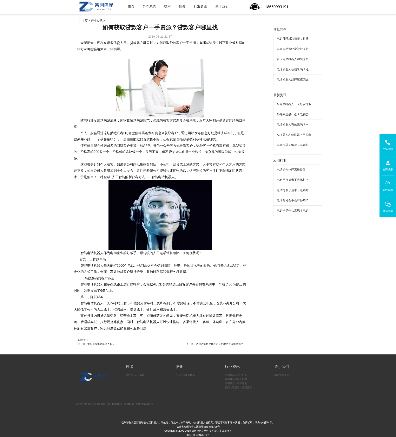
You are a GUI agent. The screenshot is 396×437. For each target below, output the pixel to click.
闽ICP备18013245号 (198, 434)
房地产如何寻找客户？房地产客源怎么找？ (219, 343)
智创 (96, 6)
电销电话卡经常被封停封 (293, 49)
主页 (85, 20)
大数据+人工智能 (135, 375)
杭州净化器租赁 (144, 404)
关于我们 (222, 6)
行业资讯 (200, 6)
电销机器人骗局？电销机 (293, 145)
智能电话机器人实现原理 (238, 387)
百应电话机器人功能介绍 (293, 59)
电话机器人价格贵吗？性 (293, 69)
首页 (131, 6)
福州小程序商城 (96, 404)
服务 (182, 6)
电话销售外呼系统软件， (293, 169)
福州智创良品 (281, 375)
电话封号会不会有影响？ (293, 200)
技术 (167, 6)
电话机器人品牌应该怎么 (293, 79)
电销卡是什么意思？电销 (293, 210)
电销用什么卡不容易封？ (293, 179)
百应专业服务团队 (185, 375)
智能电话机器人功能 (236, 379)
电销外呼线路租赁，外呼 (293, 38)
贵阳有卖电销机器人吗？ (101, 343)
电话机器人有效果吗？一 (293, 124)
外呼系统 (149, 6)
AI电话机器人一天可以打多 (294, 104)
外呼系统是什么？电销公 (293, 114)
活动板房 (129, 404)
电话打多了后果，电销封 (293, 190)
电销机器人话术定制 (236, 383)
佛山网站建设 (114, 404)
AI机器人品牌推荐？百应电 (294, 134)
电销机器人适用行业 (236, 375)
